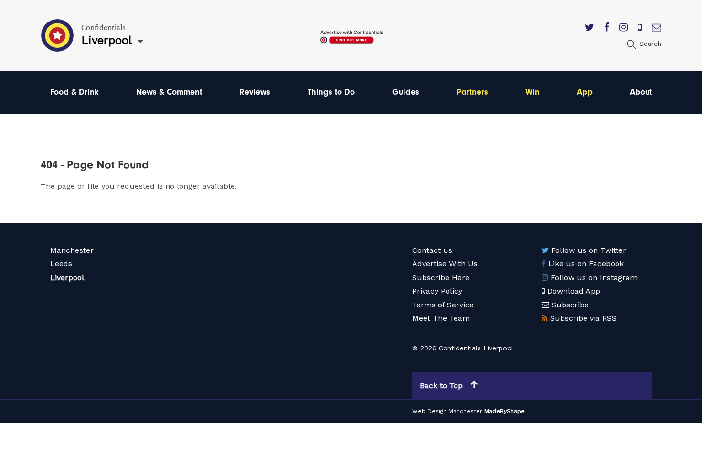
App (585, 92)
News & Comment (169, 92)
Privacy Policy (437, 290)
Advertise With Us (445, 263)
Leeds (61, 263)
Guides (405, 92)
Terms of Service (443, 304)
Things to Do (331, 92)
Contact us (432, 250)
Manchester (72, 250)
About (641, 92)
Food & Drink (74, 92)
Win (532, 92)
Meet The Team (441, 318)
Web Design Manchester (447, 411)
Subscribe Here (440, 277)
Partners (472, 92)
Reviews (254, 92)
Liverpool (67, 277)
